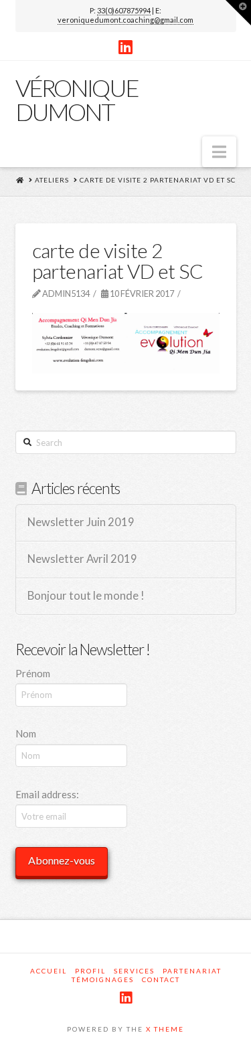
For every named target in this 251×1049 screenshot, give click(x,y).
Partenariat (192, 971)
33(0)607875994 (124, 10)
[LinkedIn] (125, 47)
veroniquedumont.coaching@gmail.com (125, 19)
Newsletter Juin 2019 (81, 522)
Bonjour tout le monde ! (86, 596)
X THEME (165, 1029)
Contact (161, 979)
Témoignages (103, 979)
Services (134, 971)
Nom (25, 733)
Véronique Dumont (76, 100)
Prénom (32, 673)
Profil (90, 971)
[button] (219, 151)
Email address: (47, 794)
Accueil (48, 971)
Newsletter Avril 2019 (82, 559)
